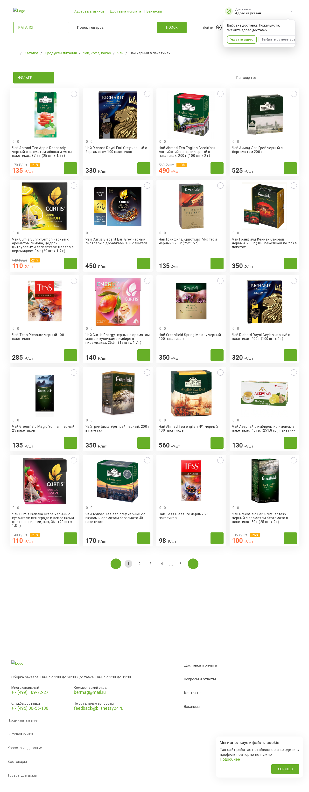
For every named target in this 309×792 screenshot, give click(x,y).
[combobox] (263, 77)
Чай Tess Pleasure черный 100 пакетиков (38, 337)
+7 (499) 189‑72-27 (29, 692)
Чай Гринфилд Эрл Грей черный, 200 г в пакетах (117, 428)
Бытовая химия (20, 734)
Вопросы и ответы (200, 679)
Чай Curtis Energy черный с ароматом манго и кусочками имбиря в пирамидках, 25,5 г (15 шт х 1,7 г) (117, 338)
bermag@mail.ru (90, 692)
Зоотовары (17, 761)
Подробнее (230, 759)
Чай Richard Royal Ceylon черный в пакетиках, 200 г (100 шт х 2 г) (261, 337)
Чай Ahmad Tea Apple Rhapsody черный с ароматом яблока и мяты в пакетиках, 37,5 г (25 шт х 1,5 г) (43, 152)
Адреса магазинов (89, 11)
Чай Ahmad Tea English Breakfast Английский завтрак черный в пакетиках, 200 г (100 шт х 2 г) (187, 152)
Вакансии (154, 11)
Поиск (172, 27)
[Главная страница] (15, 53)
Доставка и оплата (125, 11)
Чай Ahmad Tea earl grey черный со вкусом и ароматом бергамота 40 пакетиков (115, 518)
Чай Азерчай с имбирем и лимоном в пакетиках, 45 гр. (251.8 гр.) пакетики (263, 428)
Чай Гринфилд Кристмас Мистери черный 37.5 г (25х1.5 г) (188, 241)
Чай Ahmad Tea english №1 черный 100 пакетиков (188, 428)
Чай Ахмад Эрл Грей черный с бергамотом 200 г (257, 150)
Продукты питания (22, 720)
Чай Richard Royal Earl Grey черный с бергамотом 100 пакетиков (116, 150)
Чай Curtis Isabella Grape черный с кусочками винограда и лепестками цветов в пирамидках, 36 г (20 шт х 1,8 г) (43, 520)
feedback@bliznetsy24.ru (98, 708)
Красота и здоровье (24, 748)
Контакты (192, 693)
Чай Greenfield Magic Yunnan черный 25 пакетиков (43, 428)
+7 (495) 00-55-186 (29, 708)
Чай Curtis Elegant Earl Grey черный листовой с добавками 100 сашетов (116, 241)
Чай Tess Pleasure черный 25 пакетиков (184, 516)
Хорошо (285, 769)
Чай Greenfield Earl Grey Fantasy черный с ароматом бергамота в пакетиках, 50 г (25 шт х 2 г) (260, 518)
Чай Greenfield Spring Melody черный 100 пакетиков (190, 337)
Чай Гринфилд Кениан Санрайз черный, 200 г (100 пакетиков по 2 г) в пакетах (264, 243)
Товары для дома (22, 775)
